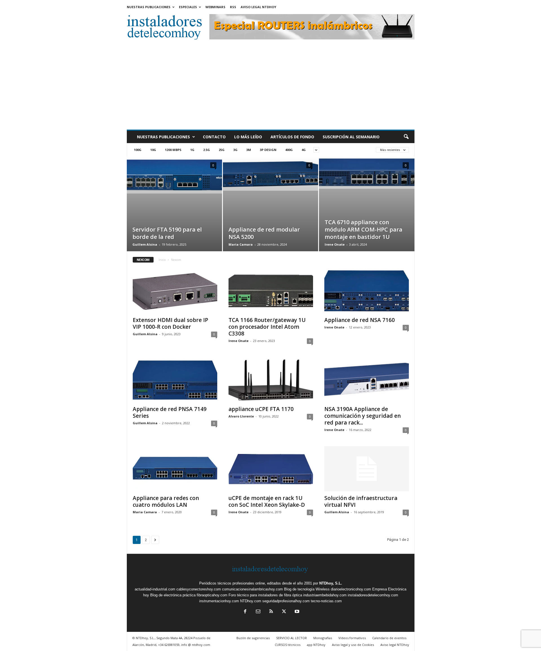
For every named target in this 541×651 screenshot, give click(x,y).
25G (222, 150)
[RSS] (271, 612)
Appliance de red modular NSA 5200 (264, 233)
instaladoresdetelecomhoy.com (373, 595)
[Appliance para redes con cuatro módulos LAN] (175, 468)
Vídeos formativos (352, 638)
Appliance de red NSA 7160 (359, 320)
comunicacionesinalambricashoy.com (252, 589)
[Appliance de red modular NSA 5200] (270, 174)
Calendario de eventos (389, 638)
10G (153, 150)
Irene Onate (335, 244)
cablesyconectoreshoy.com (198, 589)
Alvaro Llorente (241, 416)
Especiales (188, 7)
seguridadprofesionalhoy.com (286, 601)
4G (303, 150)
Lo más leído (248, 136)
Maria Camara (241, 244)
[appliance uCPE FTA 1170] (271, 379)
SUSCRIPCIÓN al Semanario (351, 136)
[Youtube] (296, 612)
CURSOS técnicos (287, 645)
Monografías (322, 638)
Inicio (162, 260)
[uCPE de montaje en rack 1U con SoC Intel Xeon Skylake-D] (271, 468)
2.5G (206, 150)
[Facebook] (245, 612)
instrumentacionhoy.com (219, 601)
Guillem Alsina (144, 244)
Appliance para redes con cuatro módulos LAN (166, 501)
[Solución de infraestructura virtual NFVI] (366, 468)
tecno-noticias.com (326, 601)
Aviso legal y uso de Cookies (353, 645)
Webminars (215, 7)
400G (289, 150)
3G (235, 150)
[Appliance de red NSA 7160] (366, 290)
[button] (406, 137)
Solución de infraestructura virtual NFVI (360, 501)
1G (192, 150)
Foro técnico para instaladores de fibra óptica (265, 595)
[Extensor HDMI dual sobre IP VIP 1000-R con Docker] (175, 290)
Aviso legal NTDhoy (258, 7)
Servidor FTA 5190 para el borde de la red (167, 233)
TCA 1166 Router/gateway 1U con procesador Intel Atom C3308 (267, 326)
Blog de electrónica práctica (173, 595)
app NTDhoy (316, 645)
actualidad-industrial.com (155, 589)
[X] (284, 612)
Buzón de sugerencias (253, 638)
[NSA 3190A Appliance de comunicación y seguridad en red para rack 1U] (366, 379)
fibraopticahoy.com (212, 595)
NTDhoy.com (250, 601)
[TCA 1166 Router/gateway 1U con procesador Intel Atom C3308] (271, 290)
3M (248, 150)
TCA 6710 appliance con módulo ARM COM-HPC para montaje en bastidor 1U (363, 229)
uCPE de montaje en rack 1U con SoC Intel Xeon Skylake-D (267, 501)
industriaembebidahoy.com (325, 595)
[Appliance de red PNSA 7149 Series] (175, 379)
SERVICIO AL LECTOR (291, 638)
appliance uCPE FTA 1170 (261, 409)
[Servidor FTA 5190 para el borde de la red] (174, 175)
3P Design (268, 150)
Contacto (214, 136)
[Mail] (258, 612)
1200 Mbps (173, 150)
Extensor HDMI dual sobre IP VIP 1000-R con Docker (170, 323)
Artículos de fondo (292, 136)
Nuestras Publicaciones (148, 7)
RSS (233, 7)
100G (137, 150)
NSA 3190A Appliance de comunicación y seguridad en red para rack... (362, 415)
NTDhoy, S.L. (330, 583)
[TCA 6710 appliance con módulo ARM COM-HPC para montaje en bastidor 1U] (366, 173)
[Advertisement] (270, 87)
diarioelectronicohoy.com (351, 589)
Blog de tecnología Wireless (307, 589)
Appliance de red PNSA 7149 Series (170, 412)
